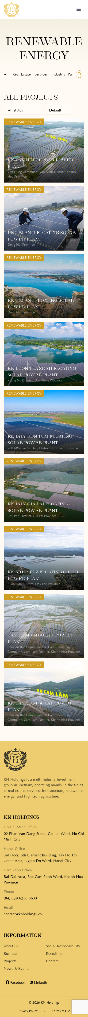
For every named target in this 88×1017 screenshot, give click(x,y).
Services (41, 73)
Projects (10, 960)
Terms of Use (61, 1011)
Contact (52, 960)
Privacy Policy (28, 1011)
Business (10, 953)
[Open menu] (78, 9)
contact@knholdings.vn (23, 913)
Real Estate (21, 73)
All (6, 73)
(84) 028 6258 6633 (20, 897)
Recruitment (56, 953)
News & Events (16, 968)
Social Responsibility (63, 945)
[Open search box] (79, 74)
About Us (11, 945)
